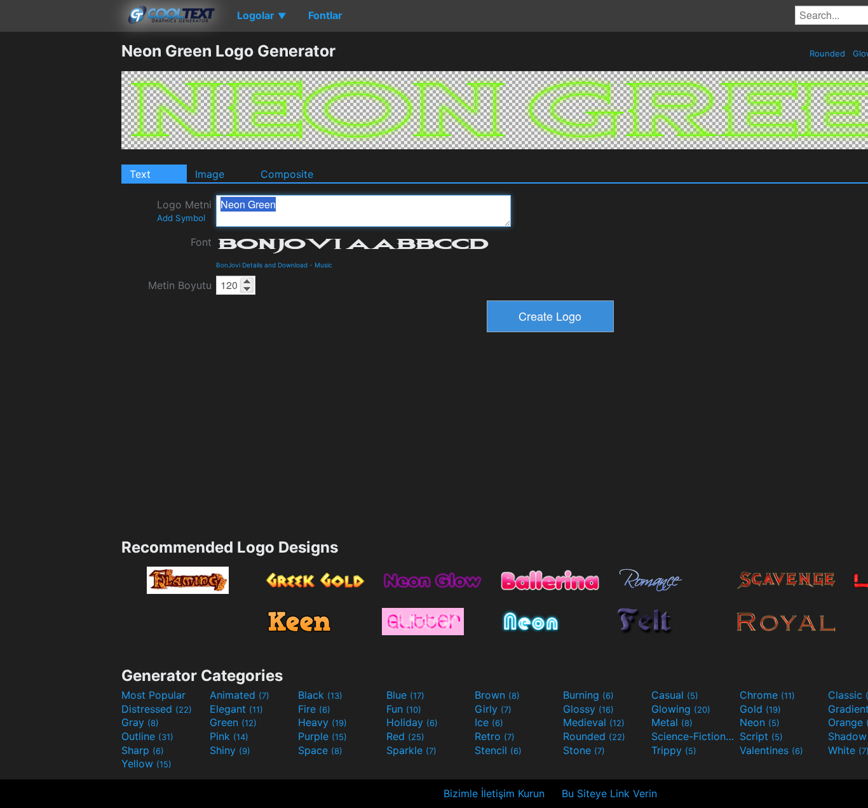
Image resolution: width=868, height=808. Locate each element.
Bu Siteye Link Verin (609, 793)
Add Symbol (181, 218)
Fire (314, 709)
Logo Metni (184, 210)
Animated (239, 695)
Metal (672, 722)
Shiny (230, 750)
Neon (760, 722)
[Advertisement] (60, 231)
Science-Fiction (693, 736)
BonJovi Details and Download (262, 265)
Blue (405, 695)
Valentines (771, 750)
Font (201, 242)
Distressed (156, 709)
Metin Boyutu (180, 285)
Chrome (767, 695)
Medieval (594, 722)
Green (233, 722)
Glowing (680, 709)
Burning (588, 695)
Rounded (827, 53)
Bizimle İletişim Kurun (494, 793)
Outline (147, 736)
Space (320, 750)
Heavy (322, 722)
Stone (584, 750)
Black (320, 695)
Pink (229, 736)
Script (761, 736)
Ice (489, 722)
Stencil (498, 750)
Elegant (236, 709)
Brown (497, 695)
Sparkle (411, 750)
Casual (674, 695)
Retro (495, 736)
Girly (493, 709)
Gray (140, 722)
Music (323, 265)
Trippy (673, 750)
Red (405, 736)
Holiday (412, 722)
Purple (322, 736)
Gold (760, 709)
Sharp (142, 750)
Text (140, 174)
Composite (287, 174)
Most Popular (153, 695)
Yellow (146, 763)
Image (209, 174)
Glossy (588, 709)
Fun (403, 709)
